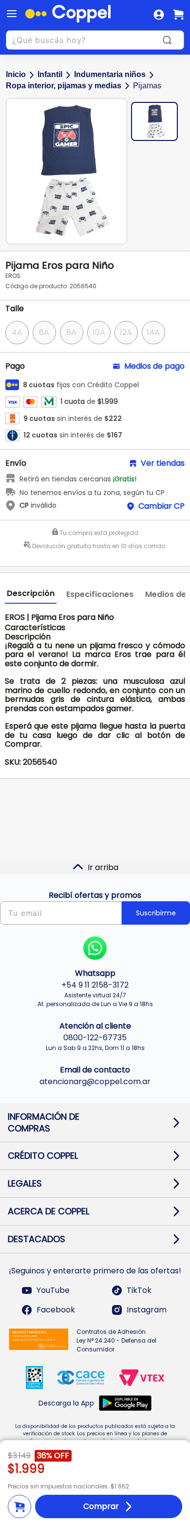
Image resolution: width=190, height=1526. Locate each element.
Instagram (147, 1309)
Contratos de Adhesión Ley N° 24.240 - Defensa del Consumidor (116, 1340)
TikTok (139, 1290)
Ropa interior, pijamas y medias (63, 85)
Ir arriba (103, 867)
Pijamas (147, 85)
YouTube (53, 1290)
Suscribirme (156, 913)
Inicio (16, 74)
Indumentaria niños (110, 74)
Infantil (50, 74)
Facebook (56, 1309)
